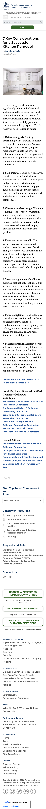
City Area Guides (12, 754)
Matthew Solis (12, 51)
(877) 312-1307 (32, 785)
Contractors (22, 405)
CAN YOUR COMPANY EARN (23, 622)
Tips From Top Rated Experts (18, 675)
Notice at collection (11, 806)
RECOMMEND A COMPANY (23, 608)
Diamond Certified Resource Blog (21, 671)
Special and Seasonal (14, 750)
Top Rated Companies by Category (22, 642)
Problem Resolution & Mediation (20, 681)
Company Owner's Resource (18, 721)
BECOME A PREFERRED (23, 593)
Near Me (7, 648)
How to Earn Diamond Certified (20, 724)
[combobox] (25, 17)
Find (22, 27)
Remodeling (20, 447)
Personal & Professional (16, 747)
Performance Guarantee (16, 698)
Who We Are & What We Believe (20, 708)
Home (6, 737)
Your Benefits (10, 694)
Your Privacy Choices (18, 802)
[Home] (5, 6)
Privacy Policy (10, 767)
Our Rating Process (13, 645)
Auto (5, 741)
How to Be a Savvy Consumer (19, 678)
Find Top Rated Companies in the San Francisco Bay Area (22, 464)
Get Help (7, 577)
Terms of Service (12, 764)
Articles (7, 684)
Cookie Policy (10, 770)
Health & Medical (12, 744)
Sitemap (7, 652)
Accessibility (10, 773)
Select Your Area (11, 501)
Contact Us (9, 711)
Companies (21, 454)
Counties (8, 655)
